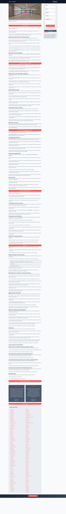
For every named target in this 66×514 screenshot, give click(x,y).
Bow (11, 468)
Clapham (13, 378)
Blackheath (12, 449)
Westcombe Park (13, 465)
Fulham (12, 433)
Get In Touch (50, 30)
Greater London (13, 476)
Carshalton (12, 481)
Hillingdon (27, 481)
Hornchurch (27, 486)
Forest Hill (12, 421)
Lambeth (10, 378)
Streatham (23, 378)
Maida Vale (12, 464)
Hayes (27, 478)
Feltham (27, 470)
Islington (12, 457)
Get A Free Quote (25, 403)
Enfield (27, 477)
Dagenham (27, 473)
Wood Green (28, 431)
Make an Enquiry (33, 495)
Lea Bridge (12, 488)
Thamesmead (28, 445)
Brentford (27, 418)
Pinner (27, 482)
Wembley (27, 441)
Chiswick (12, 480)
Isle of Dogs (12, 444)
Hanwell (27, 442)
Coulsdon (27, 434)
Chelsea (12, 424)
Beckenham (12, 456)
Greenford (27, 457)
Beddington (12, 473)
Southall (27, 461)
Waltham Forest (28, 449)
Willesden (27, 410)
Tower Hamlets (13, 452)
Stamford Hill (13, 489)
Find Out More (25, 245)
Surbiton (27, 427)
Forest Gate (28, 415)
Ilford (26, 446)
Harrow (27, 466)
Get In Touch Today (25, 25)
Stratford (12, 485)
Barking (27, 435)
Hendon (27, 437)
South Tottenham (28, 414)
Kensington (12, 438)
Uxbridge (27, 490)
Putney (12, 442)
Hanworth (27, 465)
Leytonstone (28, 423)
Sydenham (12, 426)
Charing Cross (13, 425)
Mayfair (12, 429)
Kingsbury (27, 450)
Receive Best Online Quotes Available (25, 63)
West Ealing (28, 438)
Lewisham (12, 432)
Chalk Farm (12, 469)
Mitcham (12, 448)
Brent (27, 425)
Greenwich (12, 437)
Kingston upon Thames (29, 422)
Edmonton (27, 458)
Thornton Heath (13, 440)
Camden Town (13, 460)
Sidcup (27, 429)
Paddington (12, 445)
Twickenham (28, 426)
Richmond (27, 413)
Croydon (12, 472)
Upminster (27, 489)
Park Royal (27, 419)
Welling (27, 430)
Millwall (12, 436)
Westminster (12, 420)
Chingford (27, 469)
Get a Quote (25, 13)
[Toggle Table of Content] (16, 28)
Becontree (27, 462)
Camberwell (16, 378)
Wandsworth (12, 428)
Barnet (27, 474)
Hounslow (27, 453)
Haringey (27, 421)
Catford (12, 430)
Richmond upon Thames (29, 417)
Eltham (12, 484)
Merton (12, 441)
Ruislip (27, 485)
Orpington (27, 454)
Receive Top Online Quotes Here (25, 190)
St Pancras (12, 453)
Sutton (27, 409)
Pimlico (12, 417)
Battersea (12, 418)
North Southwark (13, 422)
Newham (27, 411)
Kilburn (12, 477)
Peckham (20, 378)
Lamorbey (27, 433)
